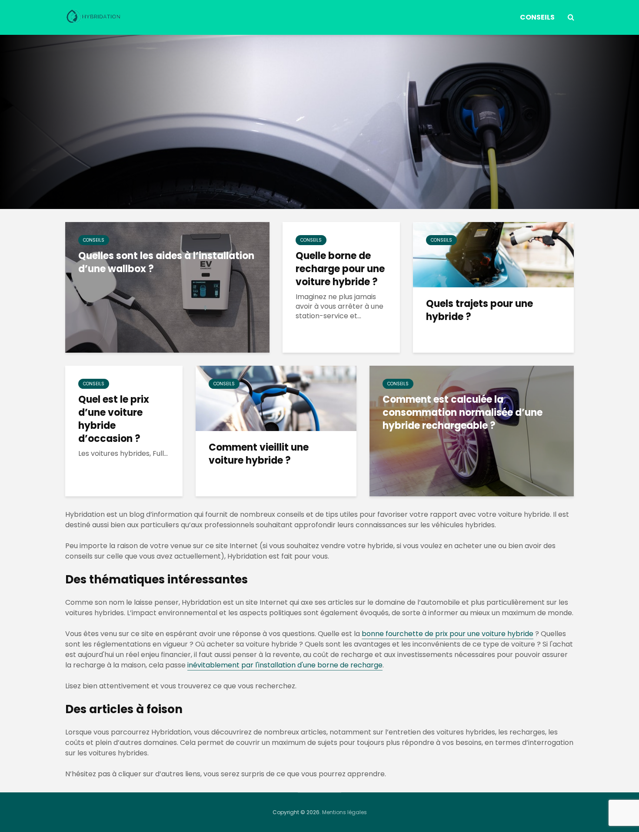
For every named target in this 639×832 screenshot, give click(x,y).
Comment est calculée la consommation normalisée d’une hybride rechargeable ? (462, 412)
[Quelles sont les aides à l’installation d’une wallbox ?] (167, 287)
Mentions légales (344, 812)
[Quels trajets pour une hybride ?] (493, 254)
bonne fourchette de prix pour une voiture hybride (447, 634)
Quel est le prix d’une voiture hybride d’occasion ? (113, 419)
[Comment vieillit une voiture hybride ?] (276, 398)
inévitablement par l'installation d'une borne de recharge (285, 665)
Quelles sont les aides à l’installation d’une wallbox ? (166, 262)
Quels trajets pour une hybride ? (479, 310)
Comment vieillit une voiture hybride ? (259, 454)
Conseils (537, 17)
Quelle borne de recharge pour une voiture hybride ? (340, 269)
